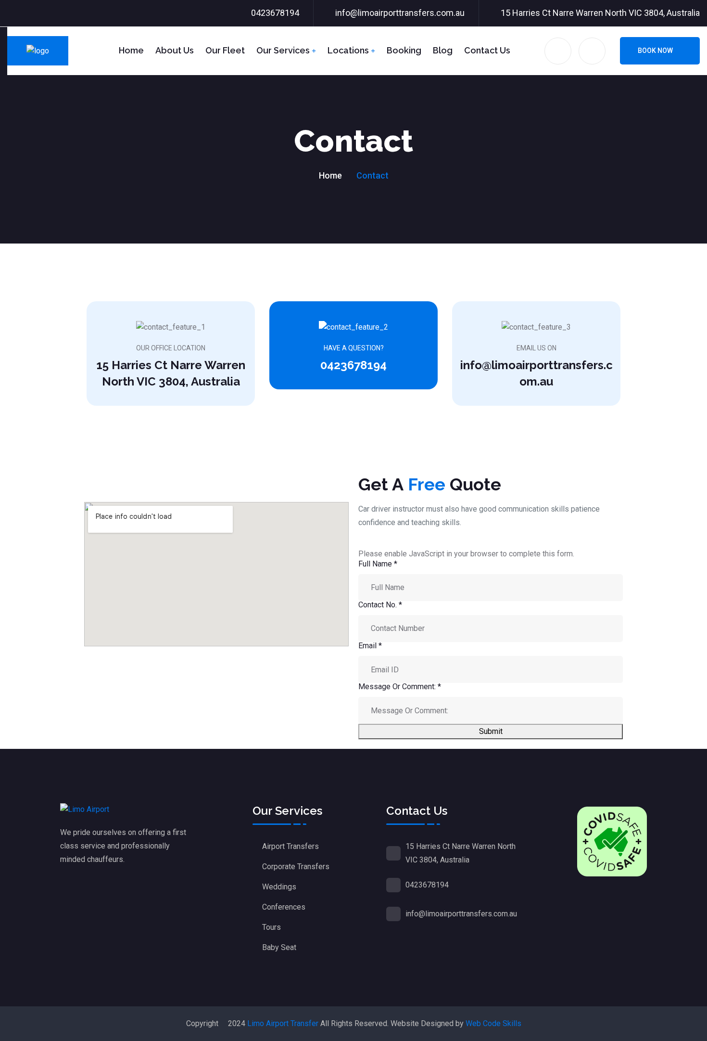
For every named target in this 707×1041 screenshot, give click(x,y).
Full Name (377, 563)
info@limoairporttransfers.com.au (400, 13)
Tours (271, 927)
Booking (404, 50)
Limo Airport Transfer (282, 1023)
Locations (348, 50)
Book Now (655, 50)
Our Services (283, 50)
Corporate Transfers (295, 866)
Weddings (279, 886)
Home (131, 50)
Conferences (283, 907)
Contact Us (487, 50)
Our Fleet (225, 50)
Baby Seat (279, 947)
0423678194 (275, 13)
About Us (174, 50)
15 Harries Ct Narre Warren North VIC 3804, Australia (600, 13)
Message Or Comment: (399, 686)
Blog (443, 50)
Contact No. (380, 604)
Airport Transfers (290, 846)
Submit (491, 731)
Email (370, 645)
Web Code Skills (493, 1023)
